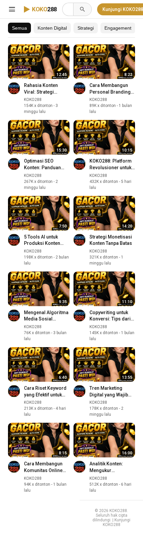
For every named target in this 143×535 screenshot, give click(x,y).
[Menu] (12, 9)
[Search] (82, 9)
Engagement (117, 28)
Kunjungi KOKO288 (117, 522)
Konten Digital (52, 28)
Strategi (85, 28)
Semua (19, 28)
